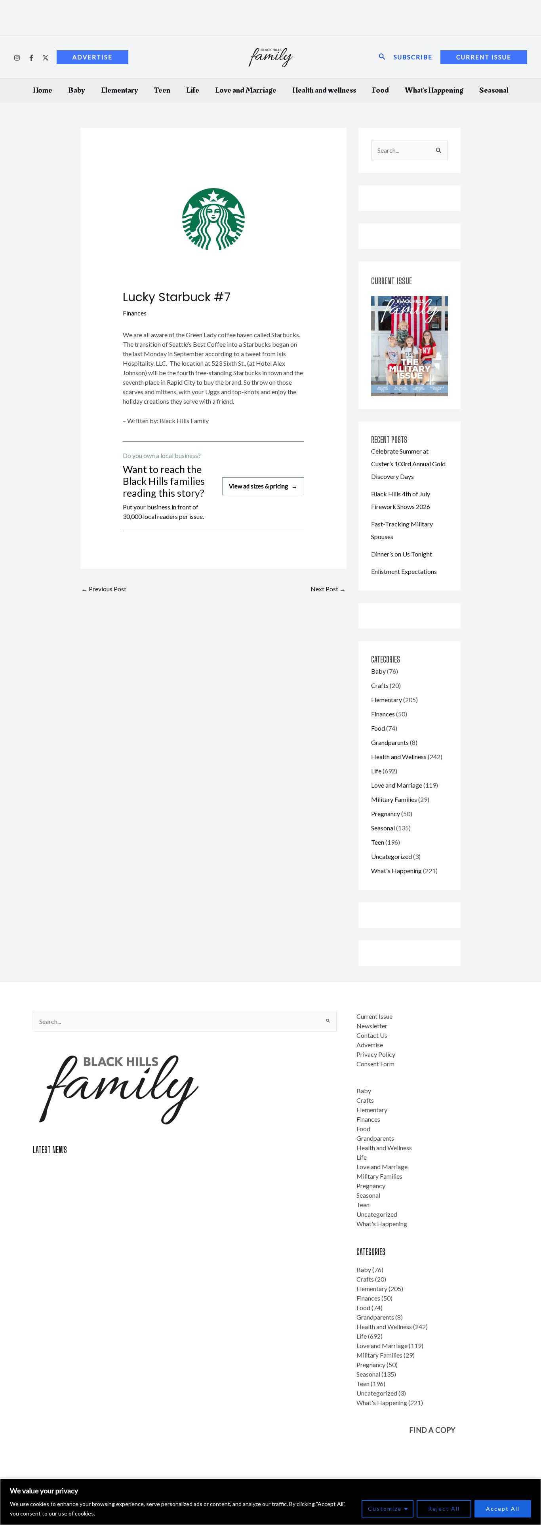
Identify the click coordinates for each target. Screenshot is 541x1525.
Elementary (119, 90)
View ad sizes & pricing (263, 486)
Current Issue (374, 1016)
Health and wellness (324, 90)
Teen (162, 90)
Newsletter (371, 1025)
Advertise (369, 1044)
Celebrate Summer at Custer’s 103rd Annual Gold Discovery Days (408, 463)
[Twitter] (45, 58)
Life (192, 90)
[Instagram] (17, 58)
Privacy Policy (375, 1054)
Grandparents (390, 742)
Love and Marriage (245, 90)
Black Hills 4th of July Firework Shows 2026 (92, 1181)
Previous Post (103, 589)
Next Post (328, 589)
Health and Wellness (399, 756)
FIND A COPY (432, 1430)
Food (380, 90)
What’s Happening (434, 90)
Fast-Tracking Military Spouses (75, 1196)
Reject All (444, 1508)
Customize (385, 1508)
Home (42, 90)
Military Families (394, 799)
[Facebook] (31, 58)
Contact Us (371, 1035)
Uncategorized (391, 856)
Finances (135, 313)
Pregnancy (385, 813)
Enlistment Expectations (404, 571)
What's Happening (396, 870)
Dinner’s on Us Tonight (401, 554)
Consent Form (375, 1063)
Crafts (380, 685)
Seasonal (494, 90)
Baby (76, 90)
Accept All (503, 1508)
